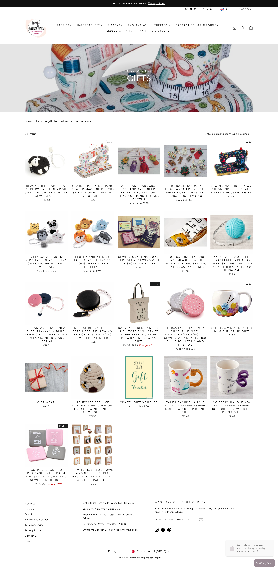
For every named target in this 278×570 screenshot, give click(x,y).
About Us (30, 503)
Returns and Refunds (36, 519)
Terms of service (34, 524)
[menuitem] (64, 25)
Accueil (131, 71)
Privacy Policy (33, 530)
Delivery (29, 508)
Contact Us (31, 535)
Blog (27, 540)
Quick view (46, 178)
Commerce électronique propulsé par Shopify (139, 557)
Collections (143, 71)
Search (29, 514)
